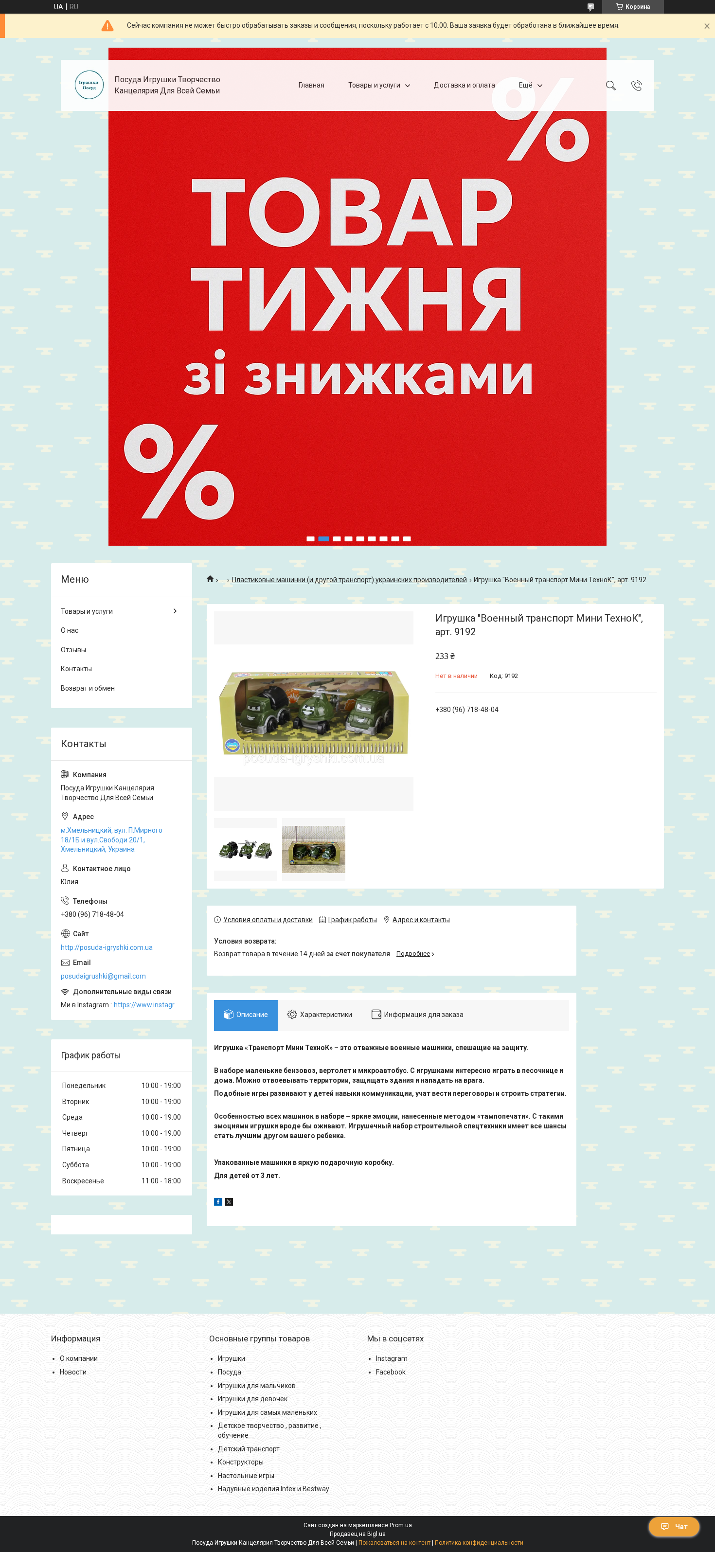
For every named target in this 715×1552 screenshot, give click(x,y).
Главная (311, 85)
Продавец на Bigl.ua (358, 1534)
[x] (229, 1203)
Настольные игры (246, 1476)
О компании (79, 1358)
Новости (73, 1372)
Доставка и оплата (464, 85)
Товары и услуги (374, 85)
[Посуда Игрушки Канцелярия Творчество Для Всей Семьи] (89, 85)
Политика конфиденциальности (479, 1542)
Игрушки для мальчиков (257, 1386)
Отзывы (73, 650)
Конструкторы (241, 1462)
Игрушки (231, 1358)
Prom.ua (401, 1525)
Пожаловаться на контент (394, 1542)
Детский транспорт (249, 1449)
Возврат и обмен (88, 688)
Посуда (229, 1372)
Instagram (392, 1358)
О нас (69, 630)
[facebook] (218, 1203)
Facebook (391, 1372)
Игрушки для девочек (252, 1399)
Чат (681, 1527)
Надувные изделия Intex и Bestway (273, 1489)
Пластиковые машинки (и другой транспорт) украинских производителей (349, 580)
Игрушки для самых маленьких (267, 1412)
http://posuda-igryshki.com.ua (107, 947)
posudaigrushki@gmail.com (103, 976)
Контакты (76, 669)
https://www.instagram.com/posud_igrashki (148, 1005)
